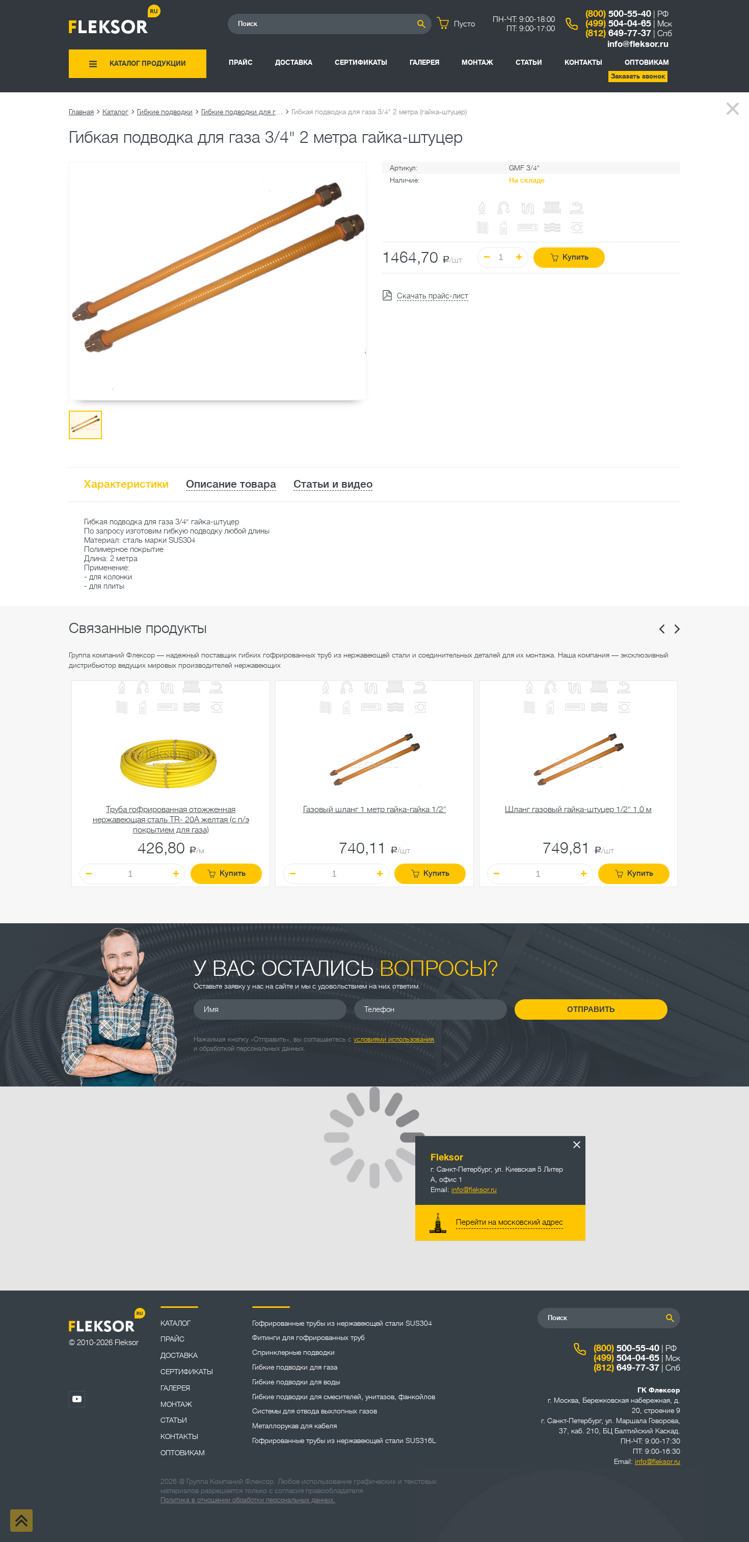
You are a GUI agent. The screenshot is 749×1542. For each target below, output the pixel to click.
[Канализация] (167, 688)
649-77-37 (618, 33)
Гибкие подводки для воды (296, 1382)
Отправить (591, 1009)
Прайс (241, 62)
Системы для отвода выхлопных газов (314, 1411)
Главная (81, 112)
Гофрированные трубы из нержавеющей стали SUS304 (342, 1323)
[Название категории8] (167, 708)
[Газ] (482, 208)
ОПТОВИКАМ (647, 62)
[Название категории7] (142, 708)
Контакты (583, 62)
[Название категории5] (216, 688)
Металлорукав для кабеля (294, 1426)
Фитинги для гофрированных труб (308, 1337)
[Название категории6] (121, 708)
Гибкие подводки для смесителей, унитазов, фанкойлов (343, 1397)
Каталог (115, 112)
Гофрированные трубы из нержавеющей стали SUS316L (344, 1440)
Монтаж (477, 62)
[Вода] (142, 688)
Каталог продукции (148, 63)
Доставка (293, 62)
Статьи (529, 62)
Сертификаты (361, 62)
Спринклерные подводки (293, 1352)
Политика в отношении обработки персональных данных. (247, 1500)
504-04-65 (618, 23)
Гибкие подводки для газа (242, 112)
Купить (575, 257)
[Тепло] (191, 688)
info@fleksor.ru (637, 44)
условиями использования (394, 1039)
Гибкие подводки (165, 112)
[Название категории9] (191, 708)
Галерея (424, 62)
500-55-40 (618, 14)
